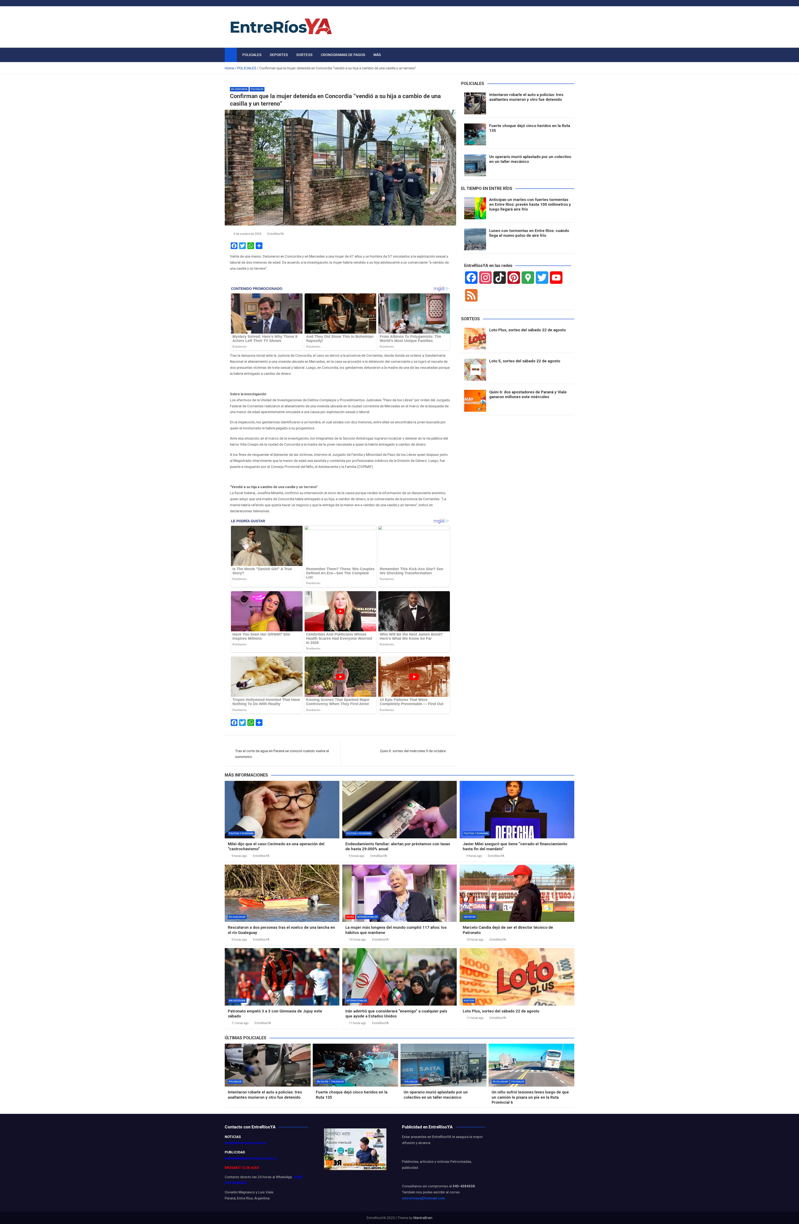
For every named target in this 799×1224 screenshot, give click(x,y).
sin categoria (237, 1000)
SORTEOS (304, 55)
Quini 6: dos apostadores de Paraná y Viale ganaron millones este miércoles (528, 394)
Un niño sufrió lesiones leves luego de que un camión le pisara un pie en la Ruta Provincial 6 (530, 1097)
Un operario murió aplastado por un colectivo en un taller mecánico (530, 159)
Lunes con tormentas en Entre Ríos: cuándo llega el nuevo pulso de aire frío (529, 233)
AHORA (350, 917)
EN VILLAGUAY (500, 1081)
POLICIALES (252, 55)
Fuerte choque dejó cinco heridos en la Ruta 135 (529, 128)
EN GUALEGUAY (237, 917)
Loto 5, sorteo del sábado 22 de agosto (524, 361)
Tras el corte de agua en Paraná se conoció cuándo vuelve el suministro (282, 754)
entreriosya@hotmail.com (423, 1198)
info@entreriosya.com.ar (245, 1143)
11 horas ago (240, 1023)
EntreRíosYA (275, 234)
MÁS (377, 55)
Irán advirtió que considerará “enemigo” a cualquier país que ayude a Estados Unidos (396, 1014)
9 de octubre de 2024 (247, 234)
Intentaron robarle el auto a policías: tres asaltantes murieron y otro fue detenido (526, 97)
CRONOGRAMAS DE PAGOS (343, 55)
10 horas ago (357, 939)
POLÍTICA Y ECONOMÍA (241, 833)
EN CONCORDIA (239, 89)
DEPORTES (279, 55)
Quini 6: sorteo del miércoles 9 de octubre (413, 751)
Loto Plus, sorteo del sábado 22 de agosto (527, 330)
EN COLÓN (322, 1081)
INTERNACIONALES (367, 917)
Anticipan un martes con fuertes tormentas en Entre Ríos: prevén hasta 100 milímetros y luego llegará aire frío (530, 204)
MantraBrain (422, 1218)
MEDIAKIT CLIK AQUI (242, 1167)
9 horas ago (239, 856)
